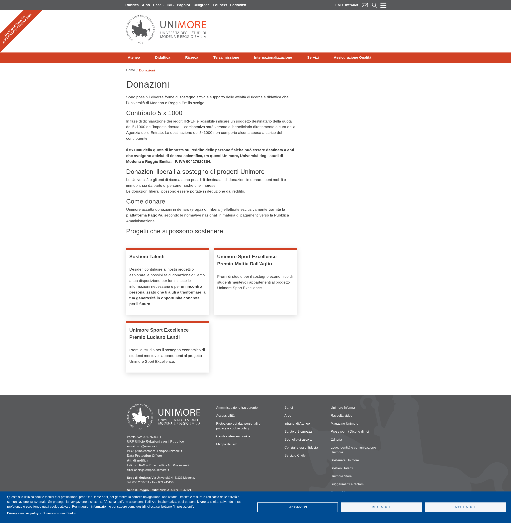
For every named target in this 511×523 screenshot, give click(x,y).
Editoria (336, 439)
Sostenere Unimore (345, 460)
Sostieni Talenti (342, 468)
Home (130, 70)
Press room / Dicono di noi (350, 431)
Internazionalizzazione (273, 57)
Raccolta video (342, 415)
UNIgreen (202, 5)
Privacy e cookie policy (23, 513)
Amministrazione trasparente (237, 407)
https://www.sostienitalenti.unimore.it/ (167, 282)
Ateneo (134, 57)
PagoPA (183, 5)
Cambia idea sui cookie (233, 436)
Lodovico (238, 5)
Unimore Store (341, 476)
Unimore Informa (343, 407)
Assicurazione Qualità (352, 57)
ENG (339, 5)
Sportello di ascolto (298, 439)
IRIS (170, 5)
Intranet (351, 5)
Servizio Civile (295, 455)
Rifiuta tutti (381, 507)
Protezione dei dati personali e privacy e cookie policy (238, 426)
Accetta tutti (465, 507)
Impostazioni (298, 507)
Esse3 (158, 5)
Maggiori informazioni (255, 282)
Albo (146, 5)
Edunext (220, 5)
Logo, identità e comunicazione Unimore (353, 450)
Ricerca (191, 57)
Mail (364, 5)
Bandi (288, 407)
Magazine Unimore (344, 423)
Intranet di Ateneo (297, 423)
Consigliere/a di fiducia (301, 447)
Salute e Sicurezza (298, 431)
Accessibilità (225, 415)
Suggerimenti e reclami (347, 484)
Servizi (313, 57)
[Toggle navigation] (383, 5)
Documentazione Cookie (59, 513)
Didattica (162, 57)
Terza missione (226, 57)
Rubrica (132, 5)
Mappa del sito (227, 444)
